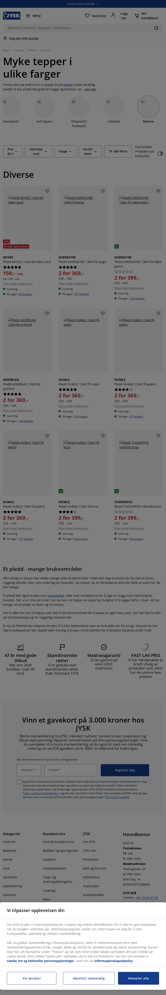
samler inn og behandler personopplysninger (40, 961)
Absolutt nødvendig (89, 978)
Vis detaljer (31, 978)
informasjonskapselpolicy (113, 961)
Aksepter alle (138, 978)
